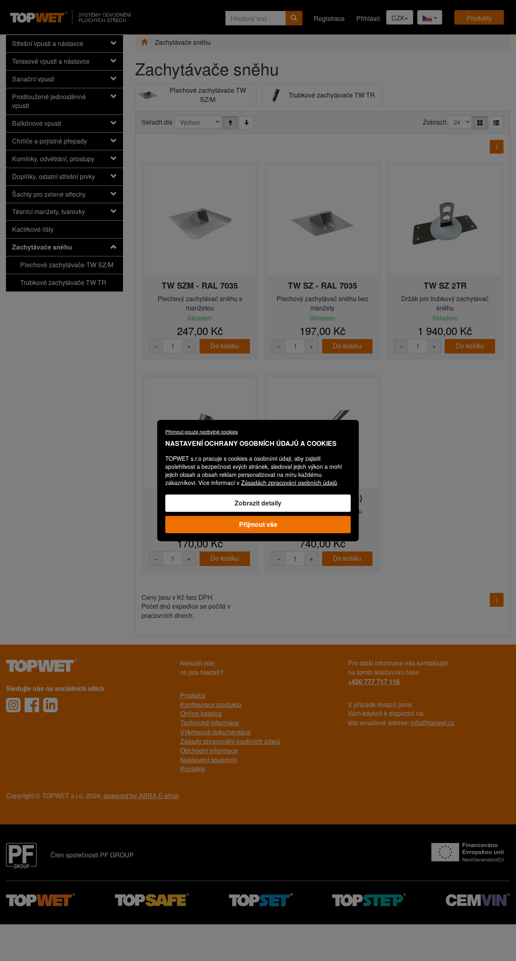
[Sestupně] (246, 122)
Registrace (329, 18)
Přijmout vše (258, 523)
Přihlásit (368, 18)
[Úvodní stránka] (144, 42)
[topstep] (369, 898)
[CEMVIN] (478, 898)
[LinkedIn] (50, 705)
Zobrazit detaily (258, 503)
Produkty (479, 18)
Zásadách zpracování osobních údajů (289, 482)
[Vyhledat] (293, 18)
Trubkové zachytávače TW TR (63, 282)
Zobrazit (434, 122)
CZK (398, 18)
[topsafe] (152, 898)
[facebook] (32, 705)
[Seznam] (496, 122)
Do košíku (224, 345)
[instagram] (13, 705)
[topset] (261, 898)
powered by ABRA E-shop (141, 795)
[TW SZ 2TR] (445, 223)
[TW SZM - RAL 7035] (200, 223)
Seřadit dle (157, 122)
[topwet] (40, 898)
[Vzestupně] (230, 122)
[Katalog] (480, 122)
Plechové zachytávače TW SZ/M (66, 264)
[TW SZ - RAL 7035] (322, 223)
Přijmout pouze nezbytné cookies (201, 431)
